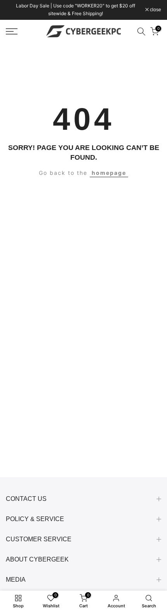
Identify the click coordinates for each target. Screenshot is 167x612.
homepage (109, 172)
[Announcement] (75, 10)
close (155, 9)
